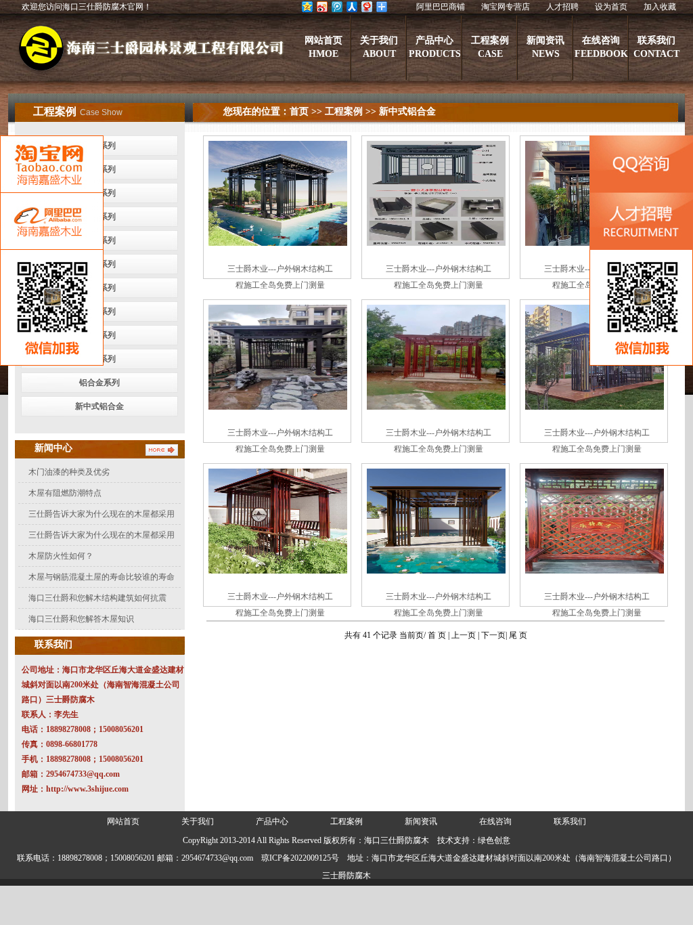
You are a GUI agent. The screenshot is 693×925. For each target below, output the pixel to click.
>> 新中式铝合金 (399, 111)
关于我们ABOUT (379, 47)
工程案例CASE (490, 47)
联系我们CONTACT (656, 47)
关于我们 (197, 821)
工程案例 (344, 111)
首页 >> (306, 111)
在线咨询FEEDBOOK (601, 47)
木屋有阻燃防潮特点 (65, 493)
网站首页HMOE (323, 47)
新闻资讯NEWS (545, 47)
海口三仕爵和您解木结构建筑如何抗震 (97, 598)
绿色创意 (494, 840)
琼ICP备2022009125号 (300, 858)
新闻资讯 (421, 821)
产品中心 (272, 821)
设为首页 (611, 7)
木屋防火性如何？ (60, 556)
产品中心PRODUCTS (435, 47)
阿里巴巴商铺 (440, 7)
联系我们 (570, 821)
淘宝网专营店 (505, 7)
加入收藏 (660, 7)
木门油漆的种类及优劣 (69, 472)
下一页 (493, 635)
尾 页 (518, 635)
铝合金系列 (99, 382)
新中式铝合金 (99, 406)
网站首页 (123, 821)
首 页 (438, 635)
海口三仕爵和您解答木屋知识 (81, 619)
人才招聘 (562, 7)
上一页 (463, 635)
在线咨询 (495, 821)
